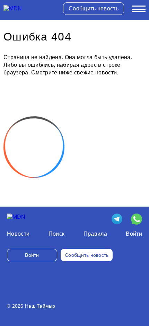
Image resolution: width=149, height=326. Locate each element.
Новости (18, 234)
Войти (134, 234)
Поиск (57, 234)
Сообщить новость (94, 8)
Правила (95, 234)
